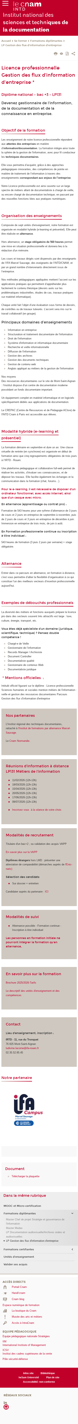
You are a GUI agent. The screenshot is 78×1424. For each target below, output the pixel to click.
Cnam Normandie (19, 740)
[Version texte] (61, 54)
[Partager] (73, 54)
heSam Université (29, 1377)
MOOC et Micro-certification (22, 1206)
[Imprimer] (55, 54)
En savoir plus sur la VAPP (21, 852)
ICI (46, 891)
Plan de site (52, 1377)
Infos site (28, 1373)
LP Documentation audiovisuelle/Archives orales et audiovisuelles (35, 1234)
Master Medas (14, 1228)
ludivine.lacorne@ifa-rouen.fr (22, 1048)
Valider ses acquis (15, 1264)
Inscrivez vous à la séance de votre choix (36, 809)
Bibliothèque (48, 1373)
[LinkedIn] (5, 1402)
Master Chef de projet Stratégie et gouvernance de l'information (35, 1221)
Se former (20, 41)
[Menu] (5, 4)
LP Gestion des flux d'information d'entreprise (31, 45)
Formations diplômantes (46, 41)
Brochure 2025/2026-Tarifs (21, 982)
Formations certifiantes (19, 1249)
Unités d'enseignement (19, 1256)
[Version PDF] (67, 54)
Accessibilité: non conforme (39, 1381)
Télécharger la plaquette (25, 1176)
